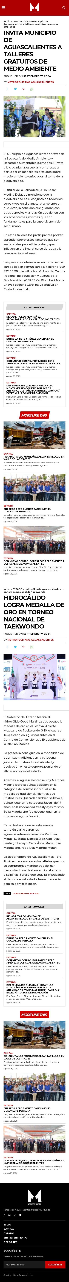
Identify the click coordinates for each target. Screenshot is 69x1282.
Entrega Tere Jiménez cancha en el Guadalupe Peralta (30, 340)
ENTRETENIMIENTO (15, 1237)
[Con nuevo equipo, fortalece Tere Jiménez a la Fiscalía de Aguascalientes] (34, 540)
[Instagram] (9, 1215)
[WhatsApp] (31, 89)
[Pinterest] (23, 89)
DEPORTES (10, 1242)
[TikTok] (15, 1215)
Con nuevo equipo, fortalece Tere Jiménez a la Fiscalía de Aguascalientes (33, 362)
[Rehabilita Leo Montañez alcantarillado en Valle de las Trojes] (34, 435)
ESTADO (11, 336)
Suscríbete (55, 1264)
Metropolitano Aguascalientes (30, 82)
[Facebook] (7, 89)
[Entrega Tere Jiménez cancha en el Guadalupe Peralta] (34, 488)
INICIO (7, 1224)
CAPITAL (18, 21)
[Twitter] (15, 89)
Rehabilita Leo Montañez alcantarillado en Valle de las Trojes (33, 318)
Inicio (7, 21)
